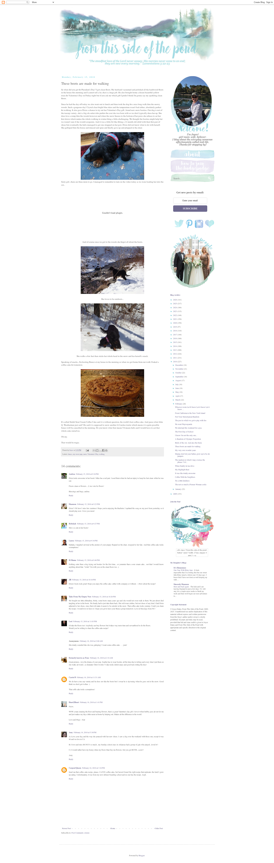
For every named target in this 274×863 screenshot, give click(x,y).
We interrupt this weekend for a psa (188, 428)
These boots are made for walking (187, 446)
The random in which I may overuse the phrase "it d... (190, 461)
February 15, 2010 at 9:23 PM (88, 504)
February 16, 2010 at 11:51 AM (89, 677)
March (178, 399)
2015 (175, 342)
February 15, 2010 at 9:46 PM (88, 560)
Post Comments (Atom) (80, 832)
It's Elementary (180, 567)
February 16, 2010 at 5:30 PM (85, 732)
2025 (175, 303)
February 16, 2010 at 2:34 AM (101, 657)
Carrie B (72, 677)
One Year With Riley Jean (183, 570)
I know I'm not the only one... (186, 435)
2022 (175, 315)
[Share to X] (100, 450)
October (178, 372)
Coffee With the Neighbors (185, 477)
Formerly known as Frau (79, 657)
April (177, 396)
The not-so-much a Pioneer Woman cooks (190, 484)
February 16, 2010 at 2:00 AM (91, 641)
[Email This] (94, 450)
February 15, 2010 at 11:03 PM (85, 621)
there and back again (181, 586)
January (178, 489)
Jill (70, 579)
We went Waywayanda (183, 424)
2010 (175, 361)
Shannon (72, 504)
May (177, 392)
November (179, 369)
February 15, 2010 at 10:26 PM (104, 596)
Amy (71, 732)
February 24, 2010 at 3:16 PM (93, 768)
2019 (175, 326)
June (177, 388)
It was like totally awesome (185, 473)
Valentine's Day (93, 454)
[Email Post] (87, 450)
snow (85, 454)
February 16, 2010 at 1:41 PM (91, 702)
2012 (175, 353)
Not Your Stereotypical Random (187, 416)
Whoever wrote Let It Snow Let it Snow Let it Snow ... (192, 408)
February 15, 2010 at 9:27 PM (88, 523)
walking (101, 454)
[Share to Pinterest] (106, 450)
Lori (70, 621)
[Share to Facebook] (103, 450)
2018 (175, 330)
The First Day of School (184, 431)
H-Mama (72, 560)
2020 (175, 323)
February (179, 403)
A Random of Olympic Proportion (188, 439)
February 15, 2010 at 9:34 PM (86, 540)
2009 (175, 493)
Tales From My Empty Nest (80, 596)
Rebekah (72, 523)
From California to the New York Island (190, 413)
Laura (71, 540)
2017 (175, 334)
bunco (70, 454)
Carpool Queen (75, 768)
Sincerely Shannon (181, 584)
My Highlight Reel (182, 469)
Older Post (159, 828)
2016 (175, 338)
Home (113, 828)
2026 (175, 299)
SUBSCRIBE (190, 208)
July (177, 384)
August (178, 380)
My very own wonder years (185, 450)
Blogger (141, 855)
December (179, 365)
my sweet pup (77, 454)
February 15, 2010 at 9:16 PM (87, 474)
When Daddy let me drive (184, 466)
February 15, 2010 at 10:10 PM (84, 579)
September (179, 376)
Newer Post (66, 828)
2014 (175, 346)
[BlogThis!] (97, 450)
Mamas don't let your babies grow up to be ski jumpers (192, 455)
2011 (175, 357)
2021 (175, 319)
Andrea (72, 474)
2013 (175, 350)
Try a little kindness (182, 480)
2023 (175, 311)
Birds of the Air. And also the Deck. (188, 442)
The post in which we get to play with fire (190, 420)
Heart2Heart (74, 702)
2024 (175, 307)
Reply (71, 495)
